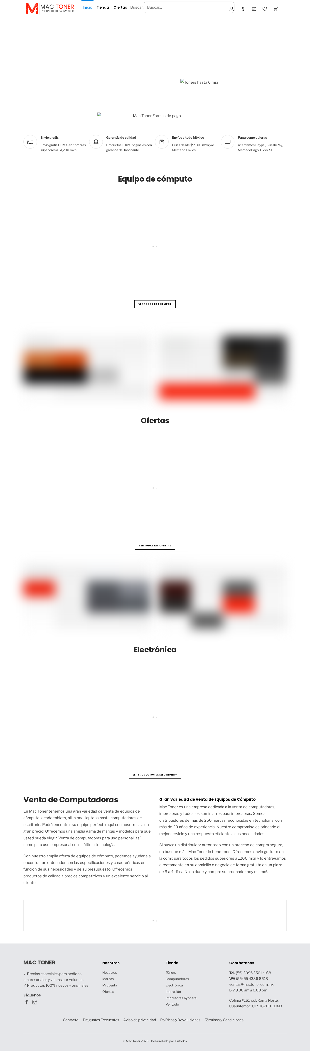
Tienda (103, 7)
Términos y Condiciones (224, 1020)
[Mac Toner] (49, 8)
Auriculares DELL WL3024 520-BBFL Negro (164, 739)
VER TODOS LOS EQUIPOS (155, 304)
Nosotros (109, 973)
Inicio (87, 7)
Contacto (71, 1020)
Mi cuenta (109, 985)
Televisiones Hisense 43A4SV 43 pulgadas (70, 739)
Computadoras (177, 979)
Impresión (173, 992)
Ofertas (120, 7)
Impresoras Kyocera (181, 998)
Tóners (171, 973)
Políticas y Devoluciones (180, 1020)
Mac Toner (133, 1041)
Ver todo (172, 1004)
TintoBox (181, 1041)
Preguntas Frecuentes (101, 1020)
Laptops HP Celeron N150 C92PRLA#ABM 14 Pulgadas (81, 268)
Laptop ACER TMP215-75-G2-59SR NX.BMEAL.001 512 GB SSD (203, 268)
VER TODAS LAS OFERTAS (155, 545)
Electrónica (174, 985)
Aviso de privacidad (139, 1020)
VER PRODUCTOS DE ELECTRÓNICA (155, 774)
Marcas (108, 979)
